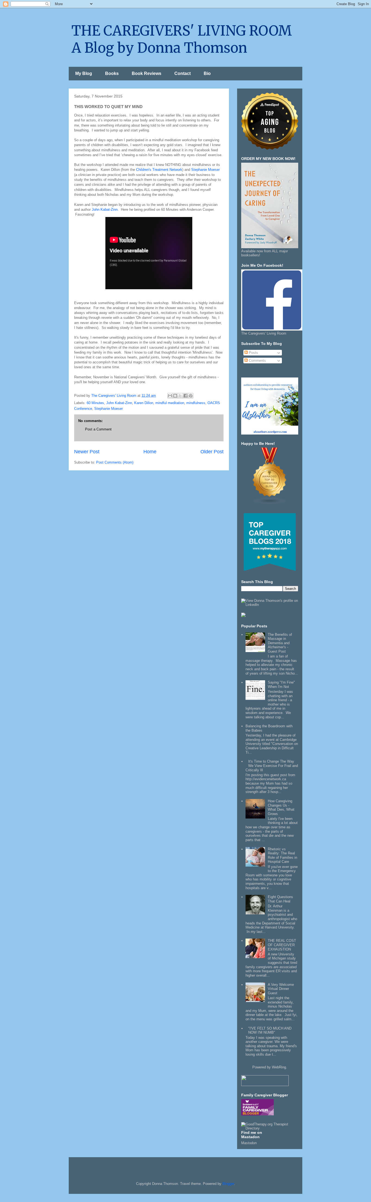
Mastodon (249, 1143)
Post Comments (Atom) (114, 462)
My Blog (83, 73)
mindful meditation (169, 403)
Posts (253, 353)
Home (149, 451)
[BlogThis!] (175, 395)
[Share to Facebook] (185, 395)
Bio (207, 73)
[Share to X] (180, 395)
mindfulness (195, 403)
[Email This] (170, 395)
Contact (182, 73)
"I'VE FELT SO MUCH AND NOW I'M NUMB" (269, 1030)
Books (112, 73)
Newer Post (86, 451)
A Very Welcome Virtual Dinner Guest (281, 989)
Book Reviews (146, 73)
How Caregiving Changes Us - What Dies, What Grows (281, 807)
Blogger (228, 1184)
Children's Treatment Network (159, 170)
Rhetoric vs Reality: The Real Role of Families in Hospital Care (282, 855)
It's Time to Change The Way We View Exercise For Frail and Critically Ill (272, 765)
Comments (257, 360)
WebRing (279, 1067)
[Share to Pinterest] (190, 395)
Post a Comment (98, 429)
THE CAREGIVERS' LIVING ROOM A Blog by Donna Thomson (181, 39)
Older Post (212, 451)
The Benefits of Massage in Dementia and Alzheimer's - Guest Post (280, 643)
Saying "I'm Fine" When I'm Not (281, 684)
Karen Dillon (143, 403)
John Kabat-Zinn (105, 209)
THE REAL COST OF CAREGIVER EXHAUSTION (282, 945)
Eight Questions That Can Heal (280, 899)
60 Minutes (95, 403)
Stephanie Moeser (205, 170)
